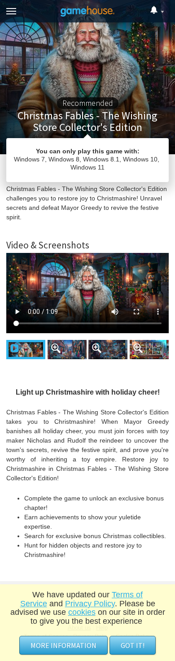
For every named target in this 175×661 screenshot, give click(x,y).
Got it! (132, 645)
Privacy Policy (90, 603)
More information (63, 645)
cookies (82, 612)
